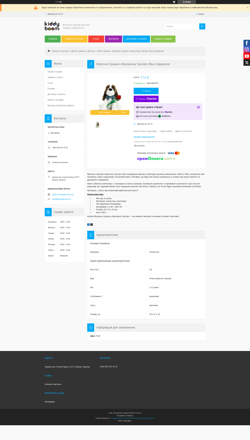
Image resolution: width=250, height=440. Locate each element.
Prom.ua (138, 413)
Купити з (142, 99)
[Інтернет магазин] (52, 30)
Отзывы (51, 89)
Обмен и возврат (56, 100)
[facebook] (88, 225)
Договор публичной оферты (61, 106)
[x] (91, 225)
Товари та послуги (60, 51)
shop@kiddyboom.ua (61, 199)
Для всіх (91, 51)
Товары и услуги (74, 39)
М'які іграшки (103, 51)
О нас (96, 39)
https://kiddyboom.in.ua (63, 195)
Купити (148, 91)
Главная (52, 39)
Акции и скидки (163, 39)
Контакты (113, 39)
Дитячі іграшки (78, 51)
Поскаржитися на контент (121, 418)
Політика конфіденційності (144, 418)
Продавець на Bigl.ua (125, 416)
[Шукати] (202, 26)
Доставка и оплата (136, 39)
